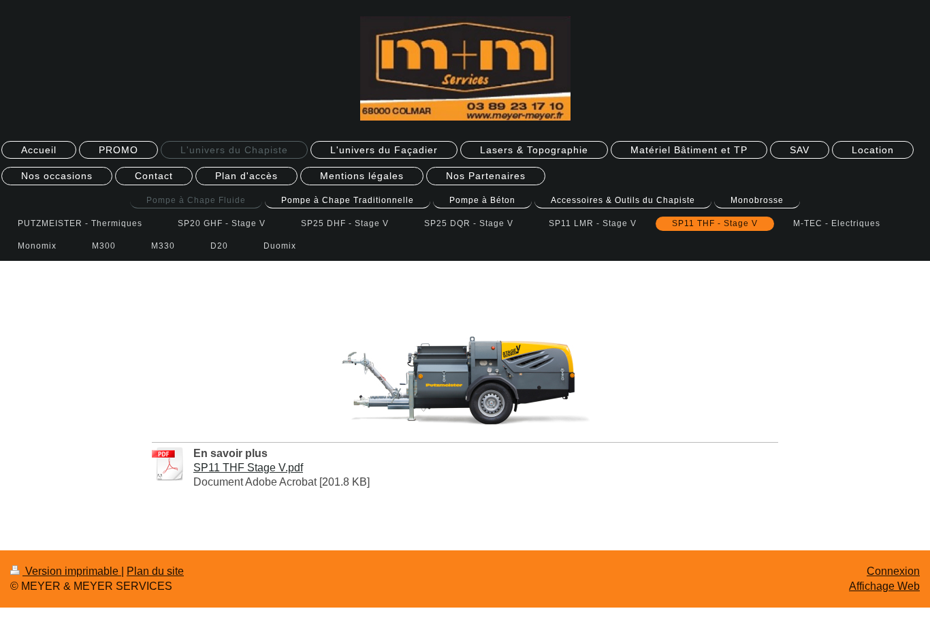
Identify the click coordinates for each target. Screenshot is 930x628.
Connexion (893, 571)
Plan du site (155, 571)
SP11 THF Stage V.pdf (248, 467)
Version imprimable (71, 571)
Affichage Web (884, 586)
